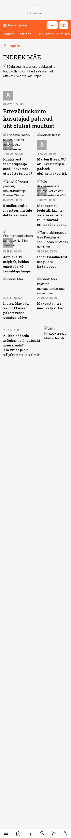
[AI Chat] (53, 833)
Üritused (63, 34)
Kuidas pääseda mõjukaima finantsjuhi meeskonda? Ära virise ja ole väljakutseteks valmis (21, 345)
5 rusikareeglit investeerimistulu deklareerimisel (17, 210)
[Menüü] (6, 833)
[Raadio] (30, 833)
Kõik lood (24, 34)
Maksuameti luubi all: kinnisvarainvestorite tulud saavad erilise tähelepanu (52, 215)
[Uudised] (18, 833)
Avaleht (8, 34)
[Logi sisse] (65, 833)
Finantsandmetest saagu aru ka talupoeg (52, 261)
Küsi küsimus (44, 34)
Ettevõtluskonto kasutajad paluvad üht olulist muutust (28, 119)
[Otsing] (42, 833)
